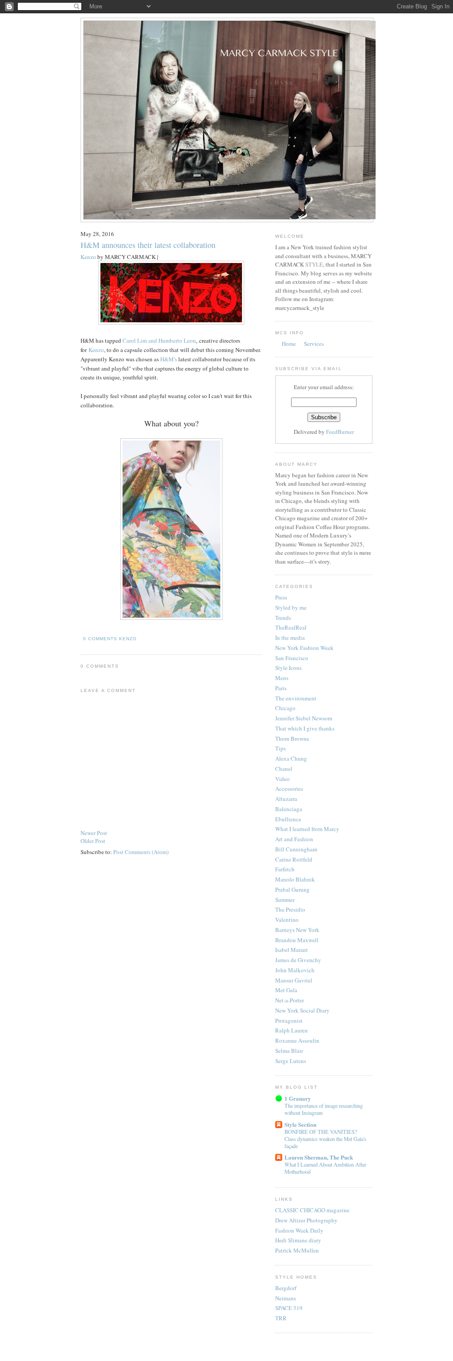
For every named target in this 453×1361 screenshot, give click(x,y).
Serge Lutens (290, 1061)
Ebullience (288, 819)
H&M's (168, 359)
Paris (281, 688)
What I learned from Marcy (307, 829)
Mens (281, 678)
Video (282, 779)
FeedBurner (340, 432)
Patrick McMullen (297, 1250)
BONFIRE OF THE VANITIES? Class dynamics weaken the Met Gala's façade (325, 1138)
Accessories (289, 789)
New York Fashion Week (304, 648)
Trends (283, 618)
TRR (281, 1318)
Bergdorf (285, 1288)
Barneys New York (297, 930)
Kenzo (88, 257)
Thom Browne (292, 738)
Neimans (285, 1298)
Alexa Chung (291, 758)
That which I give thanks (304, 728)
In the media (290, 638)
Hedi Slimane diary (298, 1240)
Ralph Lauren (291, 1030)
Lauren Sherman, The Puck (318, 1157)
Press (281, 597)
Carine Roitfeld (293, 859)
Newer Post (94, 833)
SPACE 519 (289, 1308)
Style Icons (288, 668)
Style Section (300, 1124)
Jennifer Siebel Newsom (303, 718)
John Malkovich (295, 970)
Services (314, 344)
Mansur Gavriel (293, 980)
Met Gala (286, 990)
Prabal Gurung (292, 889)
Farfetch (285, 869)
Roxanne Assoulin (297, 1040)
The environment (295, 698)
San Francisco (291, 658)
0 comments (100, 638)
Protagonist (289, 1021)
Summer (285, 900)
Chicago (285, 708)
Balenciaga (288, 809)
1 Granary (297, 1098)
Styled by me (291, 607)
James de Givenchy (298, 960)
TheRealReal (291, 627)
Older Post (93, 841)
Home (289, 344)
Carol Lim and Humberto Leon (159, 340)
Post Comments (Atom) (141, 852)
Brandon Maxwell (297, 940)
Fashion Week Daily (299, 1230)
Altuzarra (286, 799)
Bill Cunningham (296, 849)
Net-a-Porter (289, 1000)
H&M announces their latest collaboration (148, 245)
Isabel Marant (291, 950)
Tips (280, 748)
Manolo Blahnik (295, 879)
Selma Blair (289, 1051)
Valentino (287, 920)
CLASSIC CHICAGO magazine (312, 1210)
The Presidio (290, 909)
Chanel (283, 769)
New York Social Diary (302, 1010)
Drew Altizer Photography (306, 1220)
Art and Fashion (294, 839)
